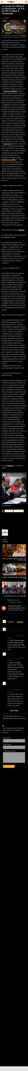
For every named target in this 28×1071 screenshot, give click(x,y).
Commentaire (9, 751)
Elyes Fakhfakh (18, 511)
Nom (6, 738)
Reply (16, 638)
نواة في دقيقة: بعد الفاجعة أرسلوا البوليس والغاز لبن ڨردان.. (14, 577)
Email (7, 744)
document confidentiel (11, 91)
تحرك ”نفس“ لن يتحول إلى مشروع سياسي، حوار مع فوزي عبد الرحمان (14, 559)
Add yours (20, 621)
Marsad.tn (23, 35)
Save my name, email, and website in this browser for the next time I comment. (14, 731)
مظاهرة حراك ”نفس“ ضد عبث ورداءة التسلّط (15, 596)
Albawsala (21, 230)
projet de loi (7, 144)
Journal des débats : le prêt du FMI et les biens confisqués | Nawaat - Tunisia (15, 656)
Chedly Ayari (9, 511)
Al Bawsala (9, 465)
